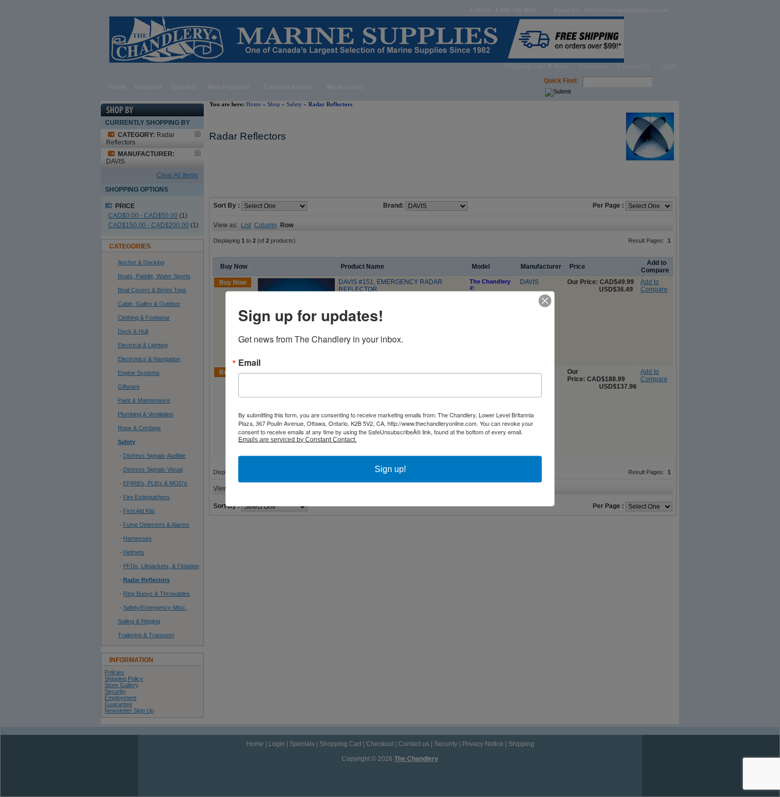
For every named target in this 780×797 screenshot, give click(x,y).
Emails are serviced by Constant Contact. (297, 439)
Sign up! (390, 468)
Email (249, 362)
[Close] (545, 300)
